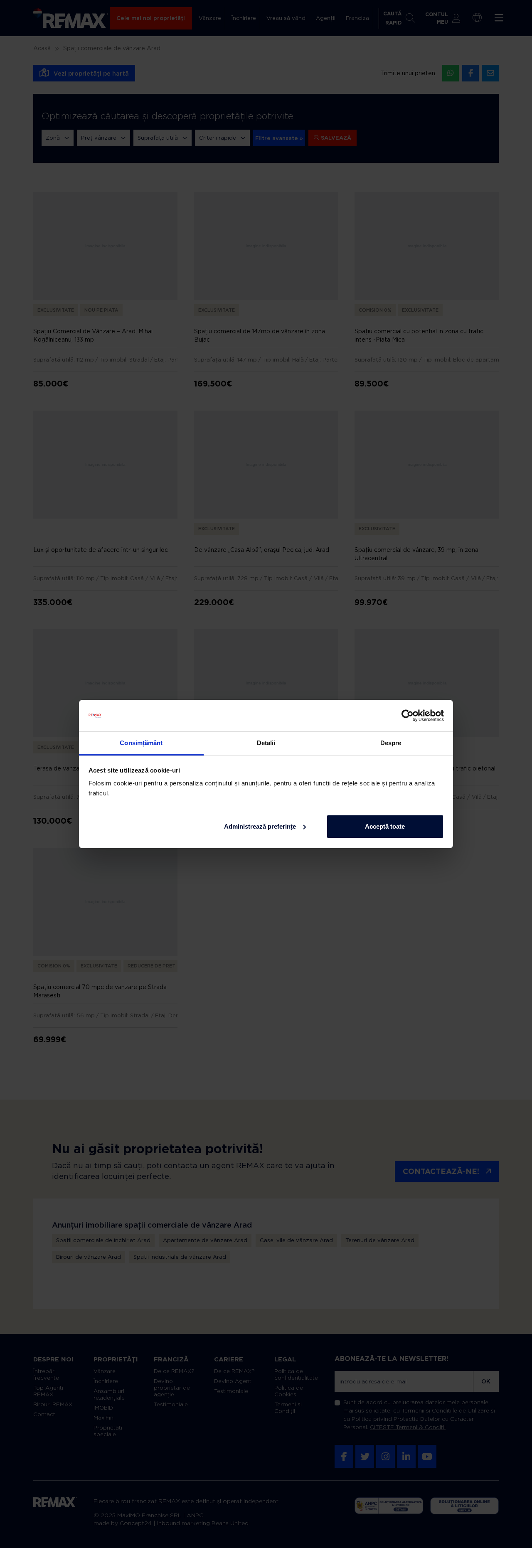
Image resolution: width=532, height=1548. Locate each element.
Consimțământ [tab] (141, 742)
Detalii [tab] (266, 742)
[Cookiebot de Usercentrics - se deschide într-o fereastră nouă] (407, 715)
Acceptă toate (385, 826)
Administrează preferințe (260, 826)
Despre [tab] (390, 742)
